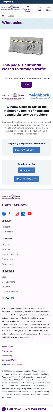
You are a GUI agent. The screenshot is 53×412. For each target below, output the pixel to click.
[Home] (3, 16)
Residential (7, 227)
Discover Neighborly (24, 150)
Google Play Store (28, 179)
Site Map (6, 286)
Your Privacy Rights (14, 364)
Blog (4, 277)
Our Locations (8, 282)
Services (7, 221)
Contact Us (7, 259)
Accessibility (7, 355)
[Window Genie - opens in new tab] (13, 97)
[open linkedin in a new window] (23, 215)
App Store (28, 170)
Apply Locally (8, 264)
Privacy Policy (7, 351)
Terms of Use (7, 347)
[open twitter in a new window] (10, 215)
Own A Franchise (10, 254)
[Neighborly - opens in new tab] (40, 96)
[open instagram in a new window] (17, 215)
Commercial (7, 231)
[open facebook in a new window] (4, 215)
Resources (8, 271)
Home (26, 85)
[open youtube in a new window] (30, 215)
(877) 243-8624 (16, 205)
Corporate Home (10, 291)
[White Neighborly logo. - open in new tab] (8, 2)
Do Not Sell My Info (10, 360)
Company (7, 238)
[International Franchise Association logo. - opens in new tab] (6, 298)
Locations (11, 16)
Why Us (5, 244)
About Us (6, 249)
